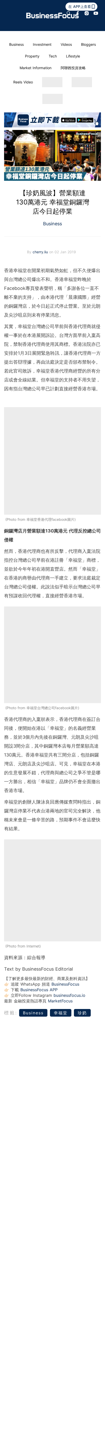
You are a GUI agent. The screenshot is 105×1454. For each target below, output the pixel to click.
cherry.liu (41, 252)
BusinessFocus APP (39, 989)
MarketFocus (60, 1000)
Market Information (35, 68)
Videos (66, 44)
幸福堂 (61, 1012)
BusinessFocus (65, 984)
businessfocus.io (69, 995)
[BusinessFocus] (52, 15)
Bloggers (88, 44)
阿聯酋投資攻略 (73, 68)
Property (32, 56)
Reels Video (23, 82)
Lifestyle (73, 56)
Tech (53, 56)
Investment (42, 44)
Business (16, 44)
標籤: (11, 1012)
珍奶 (82, 1012)
